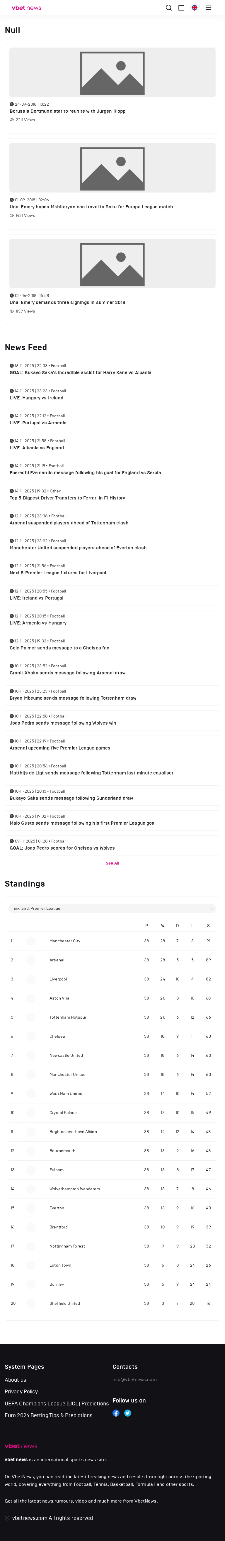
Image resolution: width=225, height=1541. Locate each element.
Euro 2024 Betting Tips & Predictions (49, 1415)
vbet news (16, 1460)
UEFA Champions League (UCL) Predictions (57, 1403)
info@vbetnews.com (134, 1379)
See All (112, 863)
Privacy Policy (21, 1391)
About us (15, 1380)
